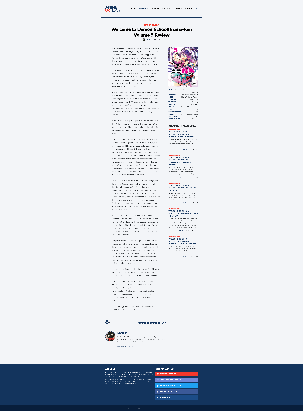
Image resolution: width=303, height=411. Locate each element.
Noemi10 (148, 39)
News (134, 9)
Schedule (167, 9)
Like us (169, 392)
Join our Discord (170, 380)
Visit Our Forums (168, 374)
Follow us (170, 386)
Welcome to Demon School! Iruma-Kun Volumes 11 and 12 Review (182, 241)
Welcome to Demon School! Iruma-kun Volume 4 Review (183, 213)
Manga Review (151, 25)
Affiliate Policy (147, 408)
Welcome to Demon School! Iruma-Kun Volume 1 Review (183, 187)
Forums (178, 9)
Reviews (143, 9)
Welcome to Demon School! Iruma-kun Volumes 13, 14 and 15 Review (179, 161)
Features (154, 9)
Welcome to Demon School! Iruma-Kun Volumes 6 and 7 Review (181, 134)
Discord (188, 9)
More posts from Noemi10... (125, 346)
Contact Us (165, 398)
